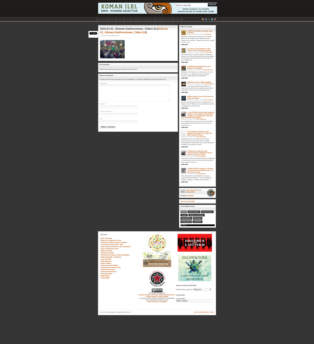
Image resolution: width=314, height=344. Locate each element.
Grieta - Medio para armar (109, 249)
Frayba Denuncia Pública (109, 265)
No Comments (207, 52)
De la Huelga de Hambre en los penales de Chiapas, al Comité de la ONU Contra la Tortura (199, 133)
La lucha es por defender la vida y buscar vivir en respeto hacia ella (199, 49)
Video (112, 19)
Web (101, 119)
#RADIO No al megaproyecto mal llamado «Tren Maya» (198, 67)
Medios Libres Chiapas (145, 19)
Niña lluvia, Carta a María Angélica (199, 82)
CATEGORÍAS (180, 299)
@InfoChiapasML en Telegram (111, 257)
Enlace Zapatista (106, 238)
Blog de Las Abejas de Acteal (111, 240)
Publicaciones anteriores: (184, 289)
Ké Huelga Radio (106, 274)
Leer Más (184, 44)
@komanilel (190, 192)
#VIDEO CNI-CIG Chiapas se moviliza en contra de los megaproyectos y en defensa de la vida (200, 170)
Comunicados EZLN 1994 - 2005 (112, 244)
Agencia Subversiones (108, 272)
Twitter (212, 19)
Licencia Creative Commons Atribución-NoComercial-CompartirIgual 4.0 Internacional (157, 295)
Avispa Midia (105, 278)
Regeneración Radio (108, 269)
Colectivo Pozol (106, 259)
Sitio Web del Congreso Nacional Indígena (115, 255)
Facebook (206, 19)
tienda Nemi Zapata (107, 253)
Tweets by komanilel (187, 201)
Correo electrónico (105, 111)
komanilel (190, 196)
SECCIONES (128, 20)
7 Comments (207, 34)
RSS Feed (203, 19)
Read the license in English (157, 302)
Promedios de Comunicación (111, 267)
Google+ (209, 19)
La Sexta (178, 19)
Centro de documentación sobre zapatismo (116, 246)
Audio (119, 20)
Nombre (102, 104)
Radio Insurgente (106, 251)
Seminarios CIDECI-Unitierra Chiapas (114, 242)
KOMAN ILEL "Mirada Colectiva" (157, 8)
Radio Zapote (105, 276)
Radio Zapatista (106, 261)
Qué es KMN (103, 19)
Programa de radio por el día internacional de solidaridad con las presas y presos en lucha (199, 152)
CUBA (159, 19)
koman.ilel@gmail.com (194, 190)
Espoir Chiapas (106, 263)
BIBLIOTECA (167, 19)
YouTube (215, 19)
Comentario (103, 83)
